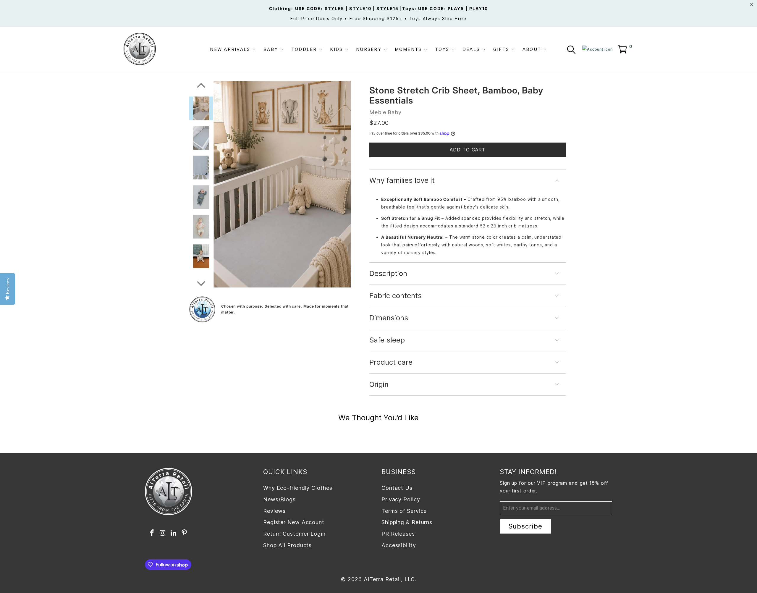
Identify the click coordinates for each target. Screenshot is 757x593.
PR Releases (398, 534)
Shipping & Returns (406, 522)
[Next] (201, 279)
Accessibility (398, 545)
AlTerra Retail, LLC (389, 579)
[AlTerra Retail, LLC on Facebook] (152, 533)
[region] (282, 184)
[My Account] (597, 49)
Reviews (274, 511)
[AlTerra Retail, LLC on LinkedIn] (173, 533)
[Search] (572, 51)
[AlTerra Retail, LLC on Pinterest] (184, 533)
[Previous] (201, 81)
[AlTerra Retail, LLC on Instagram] (162, 533)
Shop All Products (287, 545)
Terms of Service (404, 511)
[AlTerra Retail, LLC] (140, 49)
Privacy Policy (400, 499)
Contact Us (397, 488)
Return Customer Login (294, 534)
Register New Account (293, 522)
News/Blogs (279, 499)
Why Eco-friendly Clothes (297, 488)
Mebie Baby (385, 112)
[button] (233, 49)
